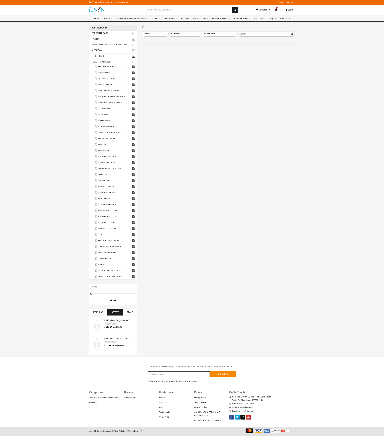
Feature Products (242, 18)
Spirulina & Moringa (116, 252)
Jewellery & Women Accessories (131, 18)
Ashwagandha (116, 199)
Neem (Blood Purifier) (116, 205)
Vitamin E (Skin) (116, 121)
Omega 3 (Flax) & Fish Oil (116, 91)
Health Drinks (116, 181)
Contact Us (285, 18)
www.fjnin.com (246, 407)
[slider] (110, 323)
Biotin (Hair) (116, 115)
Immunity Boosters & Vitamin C (116, 97)
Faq (161, 407)
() (264, 10)
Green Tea (116, 145)
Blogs (271, 18)
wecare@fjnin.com (246, 411)
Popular (98, 312)
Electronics (170, 18)
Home (96, 18)
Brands (107, 18)
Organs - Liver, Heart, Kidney (116, 276)
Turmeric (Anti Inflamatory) (116, 247)
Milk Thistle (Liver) (116, 223)
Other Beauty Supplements (116, 133)
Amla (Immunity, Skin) (116, 211)
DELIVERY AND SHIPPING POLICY (208, 420)
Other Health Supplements (116, 103)
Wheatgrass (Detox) (116, 229)
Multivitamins (116, 73)
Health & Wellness (220, 18)
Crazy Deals (259, 18)
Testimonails (164, 412)
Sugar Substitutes (116, 163)
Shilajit (116, 264)
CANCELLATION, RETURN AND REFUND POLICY (207, 414)
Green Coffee (116, 151)
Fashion (184, 18)
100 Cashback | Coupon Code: (110, 2)
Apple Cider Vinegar (116, 139)
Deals (130, 312)
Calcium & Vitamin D (116, 79)
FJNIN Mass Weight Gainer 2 (117, 320)
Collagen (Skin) (116, 109)
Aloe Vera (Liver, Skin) (116, 217)
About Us (163, 402)
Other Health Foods (116, 193)
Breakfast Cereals (116, 187)
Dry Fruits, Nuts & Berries (116, 169)
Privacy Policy (200, 397)
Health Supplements (116, 67)
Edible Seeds (116, 175)
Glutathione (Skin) (116, 127)
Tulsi (116, 235)
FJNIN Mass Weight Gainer (116, 338)
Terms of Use (200, 402)
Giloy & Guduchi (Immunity (116, 241)
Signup (290, 2)
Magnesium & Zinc (116, 85)
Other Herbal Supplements (116, 270)
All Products (100, 28)
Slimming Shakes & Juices (116, 157)
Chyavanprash (116, 258)
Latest (115, 312)
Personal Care (199, 18)
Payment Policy (200, 407)
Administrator (130, 397)
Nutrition (155, 18)
